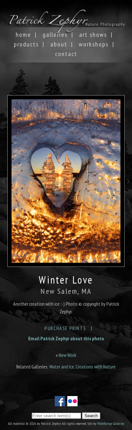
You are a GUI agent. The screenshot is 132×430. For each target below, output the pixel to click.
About (58, 44)
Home (23, 34)
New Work (67, 355)
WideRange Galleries (110, 423)
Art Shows (93, 34)
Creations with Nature (96, 366)
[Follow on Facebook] (60, 402)
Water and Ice (61, 366)
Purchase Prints (65, 328)
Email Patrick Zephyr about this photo (66, 338)
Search (91, 415)
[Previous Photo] (3, 189)
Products (26, 44)
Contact (66, 54)
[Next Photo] (128, 189)
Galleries (55, 34)
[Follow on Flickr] (72, 402)
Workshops (94, 44)
